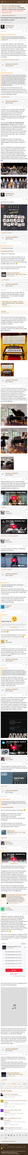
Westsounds (6, 1113)
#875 (26, 695)
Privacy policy (19, 1147)
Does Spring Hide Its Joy (13, 1073)
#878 (26, 847)
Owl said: (4, 668)
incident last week (5, 918)
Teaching (3, 311)
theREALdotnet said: (6, 72)
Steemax (6, 1121)
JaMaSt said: (4, 582)
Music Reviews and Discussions (15, 1095)
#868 (26, 479)
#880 (26, 1054)
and (11, 59)
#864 (26, 199)
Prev (9, 1083)
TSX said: (4, 614)
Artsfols (5, 1095)
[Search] (26, 1)
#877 (26, 796)
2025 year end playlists (11, 1094)
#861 (26, 31)
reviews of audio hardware (10, 7)
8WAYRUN (18, 1153)
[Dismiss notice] (25, 6)
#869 (26, 517)
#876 (26, 763)
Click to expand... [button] (14, 627)
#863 (26, 107)
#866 (26, 290)
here (5, 11)
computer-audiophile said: (8, 34)
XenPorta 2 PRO (4, 1153)
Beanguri (6, 1129)
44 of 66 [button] (14, 1083)
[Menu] (2, 1)
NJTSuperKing (7, 1104)
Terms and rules (11, 1147)
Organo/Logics (11, 830)
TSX (3, 22)
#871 (26, 579)
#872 (26, 611)
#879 (26, 913)
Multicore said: (5, 799)
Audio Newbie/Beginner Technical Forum (14, 1104)
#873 (26, 646)
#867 (26, 385)
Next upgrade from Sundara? (13, 1128)
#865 (26, 242)
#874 (26, 665)
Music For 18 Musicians (13, 273)
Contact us (3, 1147)
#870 (26, 546)
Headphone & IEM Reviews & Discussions (18, 1129)
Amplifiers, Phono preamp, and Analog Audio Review (14, 1122)
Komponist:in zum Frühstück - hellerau (12, 301)
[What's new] (23, 1)
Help (24, 1147)
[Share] (23, 31)
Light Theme (5, 1145)
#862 (26, 69)
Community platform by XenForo (13, 1151)
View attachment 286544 (7, 807)
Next (19, 1083)
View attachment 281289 (7, 251)
